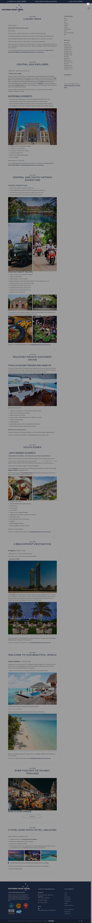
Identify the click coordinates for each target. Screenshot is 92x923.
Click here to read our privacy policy (46, 461)
